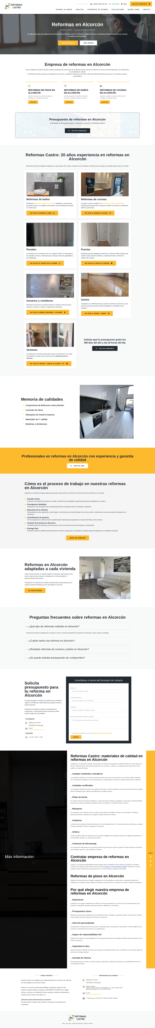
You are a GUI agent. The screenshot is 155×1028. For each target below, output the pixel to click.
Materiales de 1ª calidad (36, 419)
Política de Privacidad (77, 1023)
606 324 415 (32, 724)
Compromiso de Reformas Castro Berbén (45, 405)
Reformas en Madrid (64, 9)
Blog (63, 1023)
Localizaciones (117, 9)
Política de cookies (88, 1023)
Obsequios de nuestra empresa (40, 415)
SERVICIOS (80, 9)
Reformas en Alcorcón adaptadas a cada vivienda (50, 566)
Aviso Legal (68, 1023)
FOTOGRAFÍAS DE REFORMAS (97, 9)
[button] (48, 405)
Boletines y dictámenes (36, 424)
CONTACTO (146, 9)
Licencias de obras (34, 410)
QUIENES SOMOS (133, 9)
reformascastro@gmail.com (36, 729)
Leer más (33, 102)
